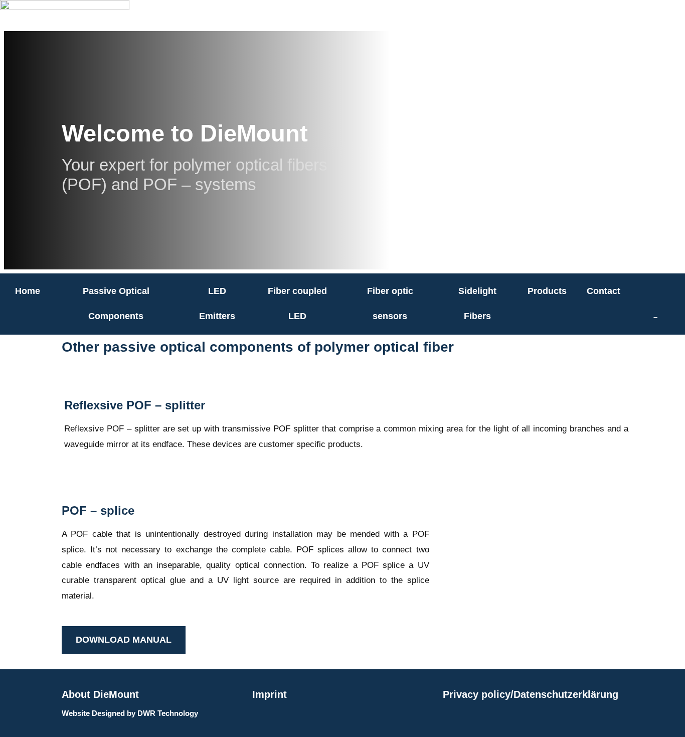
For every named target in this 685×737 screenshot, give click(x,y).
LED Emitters (217, 303)
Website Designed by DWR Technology (130, 713)
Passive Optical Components (116, 303)
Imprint (269, 694)
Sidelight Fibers (477, 303)
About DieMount (100, 694)
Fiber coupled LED (297, 303)
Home (27, 291)
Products (547, 291)
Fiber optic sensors (390, 303)
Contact (603, 291)
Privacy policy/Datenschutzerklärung (530, 694)
